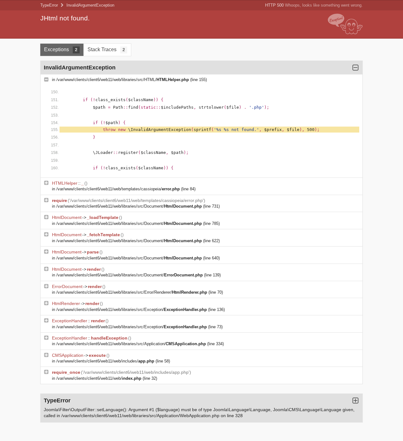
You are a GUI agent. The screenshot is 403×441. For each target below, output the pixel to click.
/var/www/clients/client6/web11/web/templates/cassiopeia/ (118, 189)
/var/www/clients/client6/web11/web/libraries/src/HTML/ (122, 79)
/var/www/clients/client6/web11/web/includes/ (105, 361)
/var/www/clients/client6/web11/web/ (98, 378)
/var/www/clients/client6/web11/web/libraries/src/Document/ (129, 206)
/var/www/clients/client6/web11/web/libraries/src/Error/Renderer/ (131, 292)
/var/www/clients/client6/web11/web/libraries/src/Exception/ (131, 309)
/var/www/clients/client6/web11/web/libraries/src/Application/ (131, 343)
